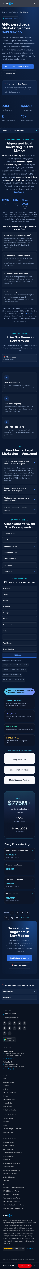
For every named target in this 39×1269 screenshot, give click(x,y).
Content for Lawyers (10, 1174)
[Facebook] (4, 1023)
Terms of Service (9, 1099)
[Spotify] (9, 1028)
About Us (6, 1086)
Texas (19, 595)
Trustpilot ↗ (30, 1249)
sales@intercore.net (12, 1018)
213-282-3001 (10, 1014)
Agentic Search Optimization (12, 1153)
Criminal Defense (19, 546)
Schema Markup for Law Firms (13, 1205)
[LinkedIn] (14, 1023)
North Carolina (19, 649)
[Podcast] (4, 1028)
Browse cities (9, 73)
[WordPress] (19, 1028)
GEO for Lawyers (9, 1146)
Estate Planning (19, 559)
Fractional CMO (8, 1132)
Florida (19, 601)
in (17, 913)
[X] (9, 1023)
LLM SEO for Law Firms (11, 1191)
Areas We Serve (13, 12)
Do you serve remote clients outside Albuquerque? (19, 489)
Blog (4, 1079)
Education (6, 1181)
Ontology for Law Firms (11, 1194)
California (19, 588)
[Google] (4, 1033)
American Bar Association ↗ (12, 675)
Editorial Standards (9, 1093)
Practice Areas (8, 1118)
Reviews (6, 1089)
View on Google (7, 1058)
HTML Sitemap (7, 1106)
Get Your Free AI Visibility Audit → (17, 66)
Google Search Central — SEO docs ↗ (15, 665)
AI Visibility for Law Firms (11, 1163)
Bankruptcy (19, 571)
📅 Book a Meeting (19, 965)
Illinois (19, 619)
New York (19, 607)
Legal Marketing (8, 1149)
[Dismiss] (34, 1265)
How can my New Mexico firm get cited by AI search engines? (19, 462)
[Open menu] (34, 3)
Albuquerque (19, 991)
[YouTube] (19, 1023)
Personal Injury (19, 534)
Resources (6, 1160)
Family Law (19, 540)
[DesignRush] (9, 1033)
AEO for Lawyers (8, 1167)
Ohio (19, 631)
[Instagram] (24, 1023)
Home (3, 12)
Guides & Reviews (9, 1177)
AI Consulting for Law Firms (12, 1129)
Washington (19, 643)
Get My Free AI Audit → (19, 958)
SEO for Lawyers (8, 1156)
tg (12, 918)
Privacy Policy (8, 1103)
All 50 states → (19, 655)
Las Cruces (19, 997)
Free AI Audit (24, 1266)
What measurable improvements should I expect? (19, 499)
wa (7, 918)
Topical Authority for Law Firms (13, 1208)
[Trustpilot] (24, 1028)
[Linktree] (14, 1028)
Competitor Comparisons (11, 1170)
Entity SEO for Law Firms (11, 1201)
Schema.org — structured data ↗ (13, 679)
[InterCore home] (8, 3)
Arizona (19, 637)
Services (6, 1122)
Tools (5, 1125)
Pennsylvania (19, 625)
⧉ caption (25, 918)
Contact (5, 1096)
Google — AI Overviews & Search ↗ (14, 670)
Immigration (19, 565)
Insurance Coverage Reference (13, 1187)
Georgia (19, 613)
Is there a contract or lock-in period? (19, 509)
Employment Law (19, 552)
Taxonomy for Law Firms (11, 1198)
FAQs (4, 1184)
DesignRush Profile (9, 1110)
